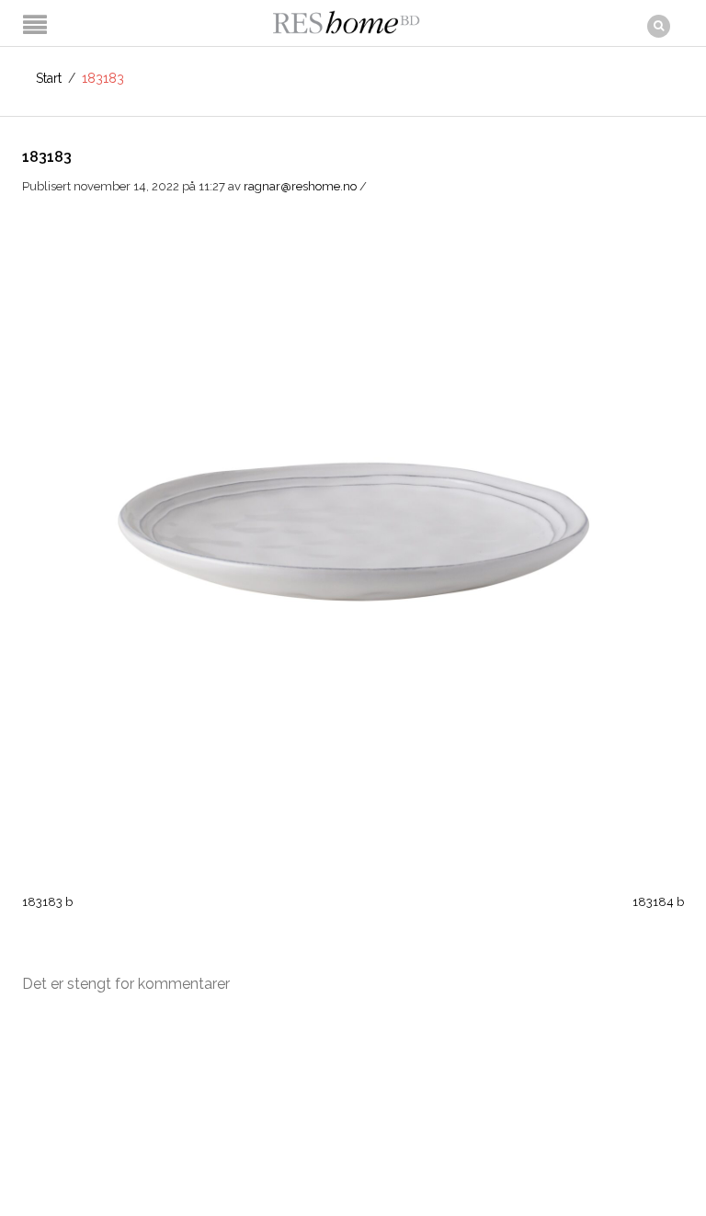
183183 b (47, 902)
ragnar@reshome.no (300, 186)
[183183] (353, 524)
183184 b (658, 902)
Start (49, 78)
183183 (47, 157)
